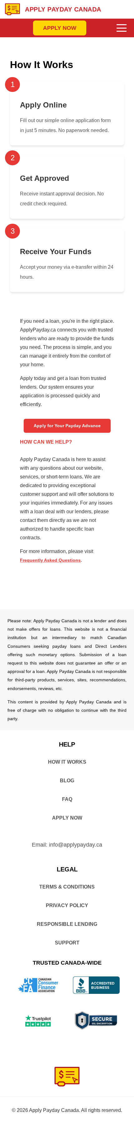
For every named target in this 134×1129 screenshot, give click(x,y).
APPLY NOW (59, 28)
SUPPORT (67, 942)
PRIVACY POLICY (67, 905)
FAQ (67, 799)
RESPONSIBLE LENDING (67, 924)
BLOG (67, 780)
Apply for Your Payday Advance (67, 425)
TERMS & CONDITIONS (67, 886)
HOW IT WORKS (67, 762)
